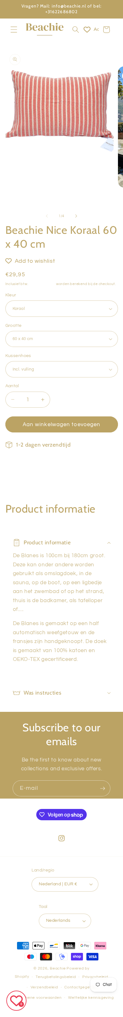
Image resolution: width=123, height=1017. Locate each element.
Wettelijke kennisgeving (91, 998)
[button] (13, 29)
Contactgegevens (81, 987)
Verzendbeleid (44, 987)
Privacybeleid (95, 977)
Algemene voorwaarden (39, 998)
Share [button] (19, 464)
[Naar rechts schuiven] (76, 216)
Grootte (13, 325)
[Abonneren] (102, 788)
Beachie (58, 968)
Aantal (12, 385)
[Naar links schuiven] (47, 216)
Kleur (10, 295)
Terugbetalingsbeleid (56, 977)
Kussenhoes (18, 355)
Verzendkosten (42, 284)
